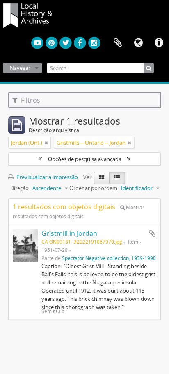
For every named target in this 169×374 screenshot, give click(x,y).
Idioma (138, 43)
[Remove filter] (46, 143)
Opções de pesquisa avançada (85, 159)
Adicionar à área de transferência (152, 233)
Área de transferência (117, 43)
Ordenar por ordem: (94, 188)
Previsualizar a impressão (46, 177)
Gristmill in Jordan (69, 233)
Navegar (20, 68)
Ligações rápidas (158, 43)
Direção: (20, 188)
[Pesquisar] (149, 68)
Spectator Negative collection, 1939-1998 (109, 258)
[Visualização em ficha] (102, 178)
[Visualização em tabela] (117, 178)
